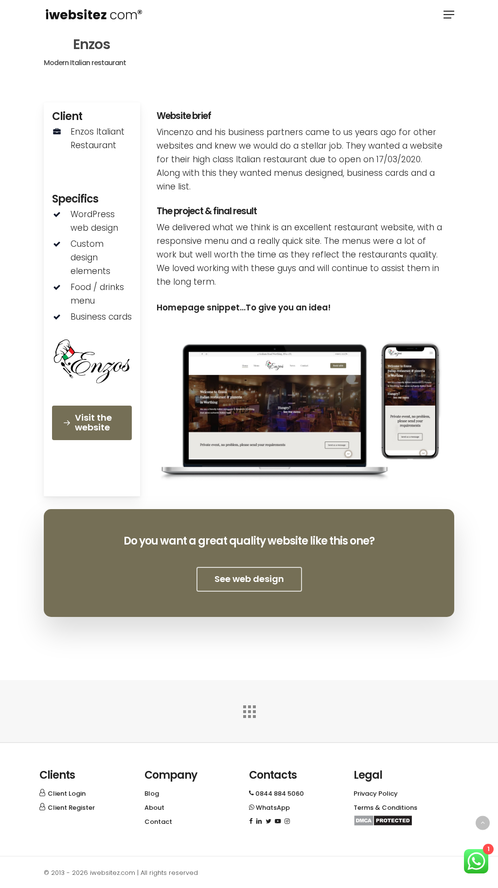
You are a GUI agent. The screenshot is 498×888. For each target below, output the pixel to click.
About (154, 807)
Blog (151, 793)
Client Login (67, 793)
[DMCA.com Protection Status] (383, 824)
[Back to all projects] (249, 709)
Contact (158, 821)
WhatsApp (269, 807)
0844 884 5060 (276, 793)
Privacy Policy (376, 793)
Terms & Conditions (385, 807)
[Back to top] (483, 823)
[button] (449, 14)
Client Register (71, 807)
